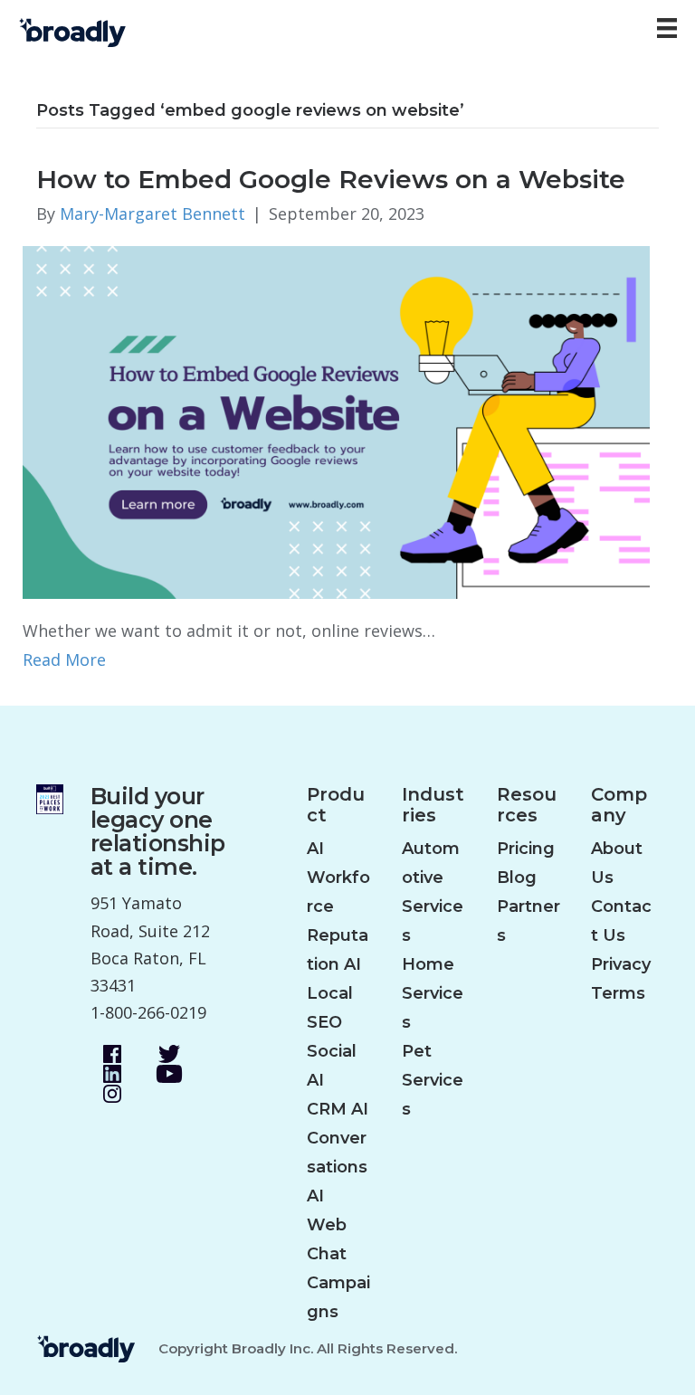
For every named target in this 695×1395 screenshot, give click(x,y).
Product (336, 805)
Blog (517, 877)
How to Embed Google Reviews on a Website (330, 179)
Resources (527, 805)
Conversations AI (337, 1167)
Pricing (526, 849)
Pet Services (432, 1080)
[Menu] (667, 28)
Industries (433, 805)
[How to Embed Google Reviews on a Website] (336, 421)
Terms (618, 993)
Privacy (621, 964)
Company (619, 805)
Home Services (432, 993)
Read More (64, 659)
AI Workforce (338, 877)
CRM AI (337, 1109)
